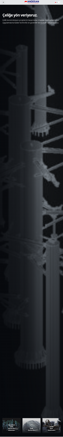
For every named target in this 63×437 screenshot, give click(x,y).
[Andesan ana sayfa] (31, 2)
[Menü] (3, 2)
